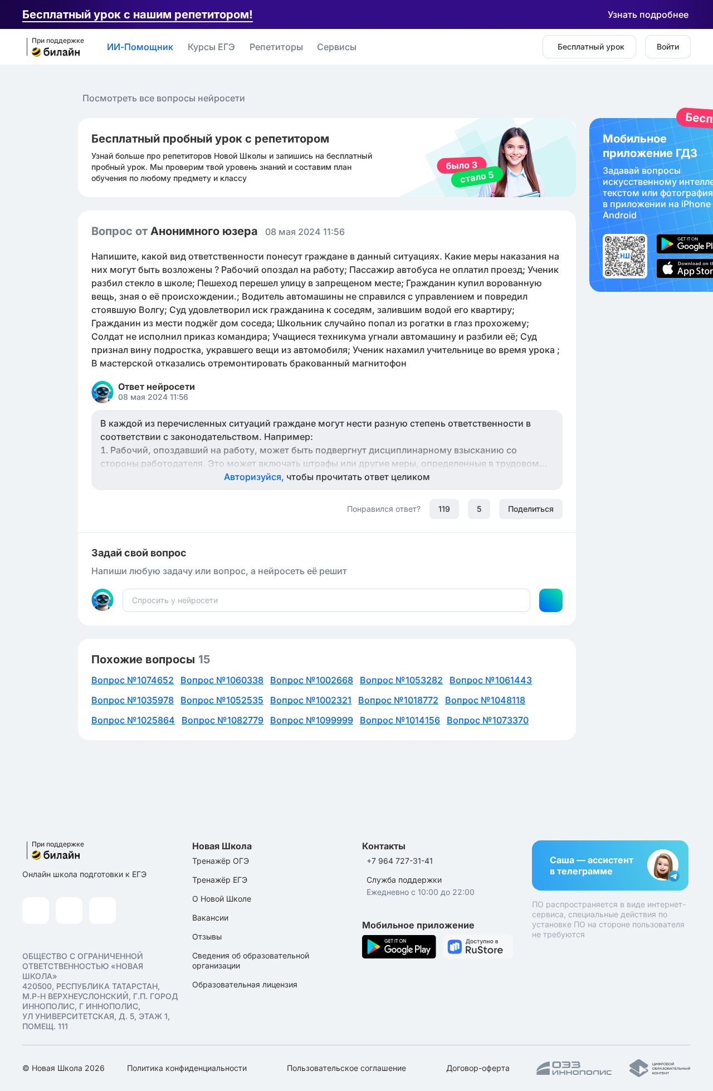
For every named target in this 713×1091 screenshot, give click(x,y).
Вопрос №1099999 (311, 720)
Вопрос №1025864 (133, 720)
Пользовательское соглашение (346, 1068)
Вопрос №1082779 (222, 720)
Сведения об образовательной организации (250, 960)
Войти (668, 46)
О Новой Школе (221, 898)
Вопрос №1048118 (485, 700)
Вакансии (210, 917)
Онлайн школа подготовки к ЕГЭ (84, 874)
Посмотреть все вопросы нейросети (163, 98)
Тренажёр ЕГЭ (219, 879)
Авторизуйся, (327, 476)
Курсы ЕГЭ (211, 46)
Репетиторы (276, 46)
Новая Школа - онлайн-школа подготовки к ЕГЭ (51, 47)
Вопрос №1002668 (311, 680)
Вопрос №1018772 (398, 700)
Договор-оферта (478, 1068)
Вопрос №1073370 (488, 720)
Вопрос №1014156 (400, 720)
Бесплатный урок (591, 46)
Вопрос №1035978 (132, 700)
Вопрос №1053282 (401, 680)
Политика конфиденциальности (187, 1068)
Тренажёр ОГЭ (220, 860)
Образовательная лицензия (244, 984)
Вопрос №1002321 (310, 700)
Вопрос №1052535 (221, 700)
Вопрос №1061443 (491, 680)
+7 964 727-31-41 (400, 860)
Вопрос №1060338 (221, 680)
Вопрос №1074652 (132, 680)
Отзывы (207, 936)
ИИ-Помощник (140, 46)
